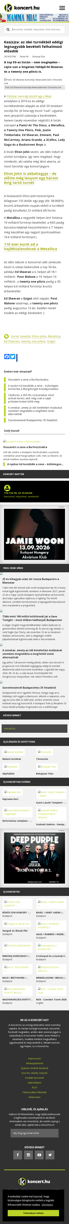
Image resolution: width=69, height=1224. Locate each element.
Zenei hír (24, 56)
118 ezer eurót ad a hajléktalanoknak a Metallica (30, 246)
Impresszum (34, 1058)
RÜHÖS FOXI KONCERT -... (16, 912)
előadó (34, 1072)
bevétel (25, 336)
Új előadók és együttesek (19, 741)
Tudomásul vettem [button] (33, 1213)
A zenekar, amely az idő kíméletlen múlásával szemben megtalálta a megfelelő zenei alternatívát (35, 411)
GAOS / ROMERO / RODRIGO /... (51, 934)
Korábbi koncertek (34, 1077)
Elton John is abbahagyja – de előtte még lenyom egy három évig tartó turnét (31, 178)
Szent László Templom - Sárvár (51, 802)
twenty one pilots (33, 341)
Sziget (51, 341)
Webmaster (35, 1097)
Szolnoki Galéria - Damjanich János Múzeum (51, 824)
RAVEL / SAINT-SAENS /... (50, 912)
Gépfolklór (8, 773)
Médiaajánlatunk (34, 1063)
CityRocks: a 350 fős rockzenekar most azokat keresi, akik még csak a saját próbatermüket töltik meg (31, 398)
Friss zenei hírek (13, 568)
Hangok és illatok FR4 (14, 930)
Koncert (26, 1072)
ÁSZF (34, 1087)
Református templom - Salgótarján (17, 820)
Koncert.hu (9, 728)
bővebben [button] (47, 1204)
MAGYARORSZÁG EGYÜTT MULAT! (17, 999)
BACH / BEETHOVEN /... (15, 977)
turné (15, 336)
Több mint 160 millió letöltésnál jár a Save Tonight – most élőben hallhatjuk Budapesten (32, 618)
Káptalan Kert (10, 799)
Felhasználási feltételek (34, 1092)
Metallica (54, 336)
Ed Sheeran (11, 341)
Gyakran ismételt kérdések (34, 1068)
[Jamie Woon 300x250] (34, 559)
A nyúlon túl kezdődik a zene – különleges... (35, 464)
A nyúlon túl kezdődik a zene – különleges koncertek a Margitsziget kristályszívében (33, 387)
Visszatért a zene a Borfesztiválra (28, 379)
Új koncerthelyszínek (16, 781)
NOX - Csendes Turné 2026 (51, 999)
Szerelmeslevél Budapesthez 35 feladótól (32, 420)
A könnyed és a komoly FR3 (51, 956)
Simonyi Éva (38, 56)
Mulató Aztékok (11, 758)
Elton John (39, 336)
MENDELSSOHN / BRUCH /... (51, 977)
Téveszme (42, 758)
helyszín (43, 1072)
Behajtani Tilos (44, 773)
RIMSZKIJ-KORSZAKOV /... (16, 956)
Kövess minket (12, 715)
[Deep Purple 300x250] (34, 882)
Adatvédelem (34, 1082)
